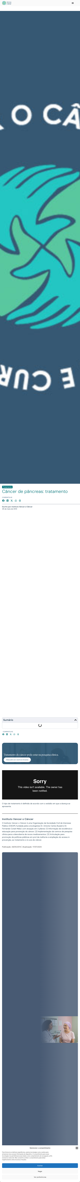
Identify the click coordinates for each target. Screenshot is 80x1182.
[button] (77, 1148)
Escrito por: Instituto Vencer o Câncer (17, 507)
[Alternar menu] (73, 3)
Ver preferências (40, 1177)
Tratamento (7, 487)
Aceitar (40, 1166)
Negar (40, 1171)
